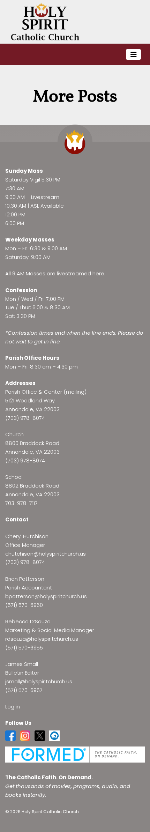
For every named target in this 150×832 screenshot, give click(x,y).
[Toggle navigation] (133, 54)
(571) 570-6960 (24, 605)
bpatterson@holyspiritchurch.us (46, 596)
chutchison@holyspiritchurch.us (45, 553)
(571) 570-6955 (24, 647)
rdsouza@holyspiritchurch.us (41, 638)
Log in (12, 706)
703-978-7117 (21, 503)
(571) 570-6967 (24, 690)
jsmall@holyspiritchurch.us (38, 681)
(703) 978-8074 (25, 418)
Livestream (45, 197)
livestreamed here (80, 273)
